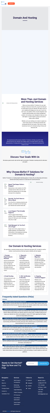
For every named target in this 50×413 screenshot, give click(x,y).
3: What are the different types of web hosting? (15, 318)
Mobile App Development (17, 386)
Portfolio (4, 385)
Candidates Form (6, 393)
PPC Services (17, 395)
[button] (25, 301)
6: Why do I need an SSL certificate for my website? (16, 339)
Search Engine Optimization (17, 403)
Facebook (29, 380)
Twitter (29, 388)
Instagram (29, 383)
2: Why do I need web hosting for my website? (15, 309)
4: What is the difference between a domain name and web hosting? (20, 326)
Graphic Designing (18, 392)
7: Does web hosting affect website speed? (14, 345)
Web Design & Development (17, 381)
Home (3, 380)
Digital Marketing (18, 389)
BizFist (8, 411)
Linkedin (29, 385)
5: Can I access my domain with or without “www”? (16, 333)
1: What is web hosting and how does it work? (15, 301)
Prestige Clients (5, 388)
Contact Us (11, 3)
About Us (4, 383)
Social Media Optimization (17, 398)
